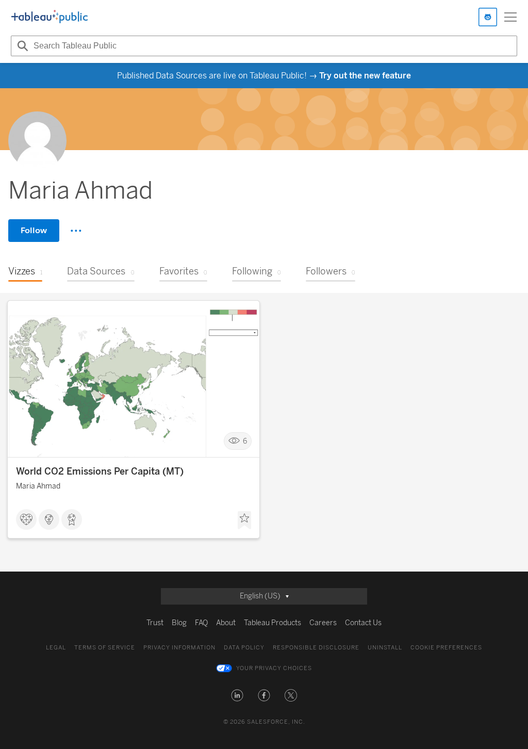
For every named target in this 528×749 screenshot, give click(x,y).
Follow (34, 230)
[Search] (21, 46)
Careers (323, 622)
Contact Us (363, 622)
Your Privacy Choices (274, 668)
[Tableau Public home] (49, 17)
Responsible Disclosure (316, 647)
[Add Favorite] (244, 520)
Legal (56, 647)
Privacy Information (179, 647)
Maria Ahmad (38, 486)
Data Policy (244, 647)
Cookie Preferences (446, 647)
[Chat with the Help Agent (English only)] (487, 17)
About (226, 622)
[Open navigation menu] (510, 17)
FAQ (201, 622)
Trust (154, 622)
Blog (179, 622)
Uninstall (385, 647)
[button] (237, 695)
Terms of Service (104, 647)
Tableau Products (272, 622)
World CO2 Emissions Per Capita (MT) (100, 471)
